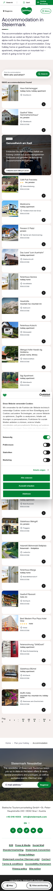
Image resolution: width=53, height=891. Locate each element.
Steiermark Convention (38, 850)
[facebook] (13, 830)
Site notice (35, 868)
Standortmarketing (13, 850)
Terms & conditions (12, 863)
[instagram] (20, 830)
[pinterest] (40, 830)
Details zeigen (39, 470)
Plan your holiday (21, 743)
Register (44, 785)
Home (8, 743)
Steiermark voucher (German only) (21, 859)
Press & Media (22, 845)
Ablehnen (26, 494)
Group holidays (26, 854)
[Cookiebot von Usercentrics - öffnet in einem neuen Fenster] (39, 395)
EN (25, 823)
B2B (11, 845)
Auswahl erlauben (26, 486)
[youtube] (33, 830)
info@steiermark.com (35, 816)
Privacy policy (19, 868)
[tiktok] (26, 830)
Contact (46, 859)
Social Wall (38, 845)
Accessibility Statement (38, 863)
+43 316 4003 (13, 816)
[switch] (46, 445)
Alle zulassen (26, 478)
